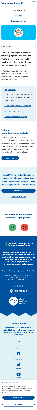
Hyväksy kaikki (18, 398)
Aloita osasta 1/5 (18, 191)
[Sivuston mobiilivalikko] (34, 3)
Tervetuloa (7, 46)
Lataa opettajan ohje (12, 111)
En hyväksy (19, 404)
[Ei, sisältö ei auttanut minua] (24, 228)
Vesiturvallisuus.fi (12, 3)
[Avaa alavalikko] (33, 46)
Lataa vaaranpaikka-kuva (14, 117)
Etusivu (14, 10)
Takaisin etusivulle (18, 197)
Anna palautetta (9, 158)
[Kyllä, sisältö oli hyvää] (12, 228)
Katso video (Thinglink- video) (17, 106)
